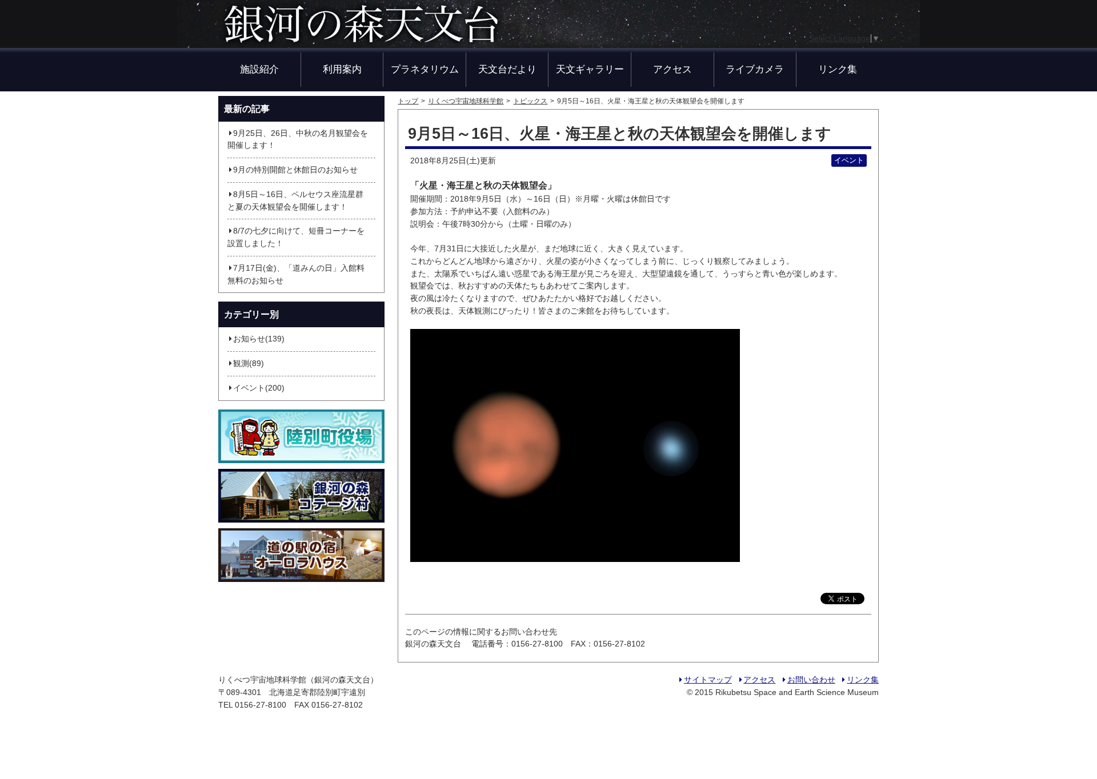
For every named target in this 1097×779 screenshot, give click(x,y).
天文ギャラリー (590, 69)
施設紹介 (259, 69)
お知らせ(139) (259, 339)
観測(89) (248, 363)
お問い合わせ (811, 680)
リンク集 (837, 69)
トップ (408, 101)
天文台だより (507, 69)
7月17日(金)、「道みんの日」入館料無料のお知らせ (296, 274)
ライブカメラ (755, 69)
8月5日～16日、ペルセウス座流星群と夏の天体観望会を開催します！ (295, 200)
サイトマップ (707, 680)
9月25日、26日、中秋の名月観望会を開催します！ (297, 139)
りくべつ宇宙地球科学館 (465, 101)
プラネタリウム (425, 69)
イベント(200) (259, 388)
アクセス (672, 69)
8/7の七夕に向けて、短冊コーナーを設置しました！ (296, 237)
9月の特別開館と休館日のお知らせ (295, 170)
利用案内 (342, 69)
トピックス (530, 101)
